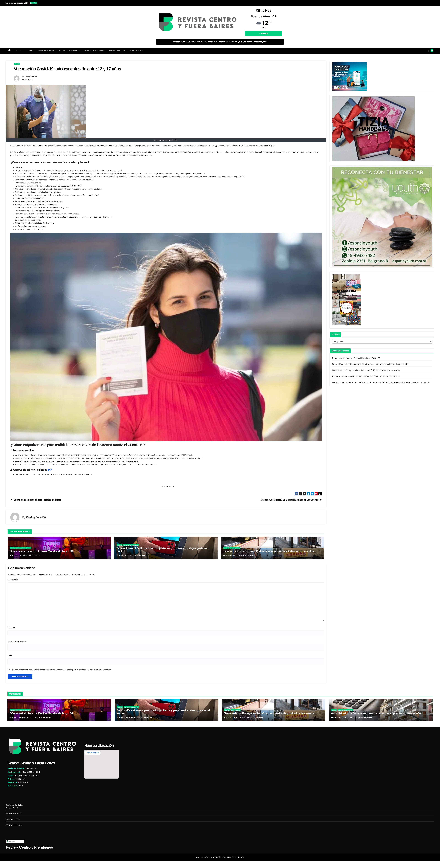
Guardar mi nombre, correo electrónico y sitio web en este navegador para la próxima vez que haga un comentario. (61, 669)
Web (10, 655)
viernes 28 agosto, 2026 (22, 717)
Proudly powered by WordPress (207, 857)
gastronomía (235, 548)
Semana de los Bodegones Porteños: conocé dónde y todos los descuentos (268, 551)
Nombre (12, 627)
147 (50, 469)
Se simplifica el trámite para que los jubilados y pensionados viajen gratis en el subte (163, 550)
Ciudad (29, 51)
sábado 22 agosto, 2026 (343, 717)
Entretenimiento (46, 51)
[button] (428, 50)
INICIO (18, 51)
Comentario (14, 580)
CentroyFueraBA (31, 76)
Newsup (229, 857)
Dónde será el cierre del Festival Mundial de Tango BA (41, 551)
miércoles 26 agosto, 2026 (131, 717)
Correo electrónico (17, 641)
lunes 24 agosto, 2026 (236, 717)
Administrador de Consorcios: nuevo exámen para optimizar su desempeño (365, 376)
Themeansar (239, 857)
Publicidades (136, 51)
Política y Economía (94, 51)
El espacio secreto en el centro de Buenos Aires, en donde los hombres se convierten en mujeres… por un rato (381, 382)
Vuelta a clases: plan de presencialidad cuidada (37, 500)
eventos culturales (24, 548)
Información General (69, 51)
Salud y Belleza (117, 51)
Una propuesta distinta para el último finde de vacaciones (289, 500)
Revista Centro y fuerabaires (29, 847)
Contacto (263, 33)
